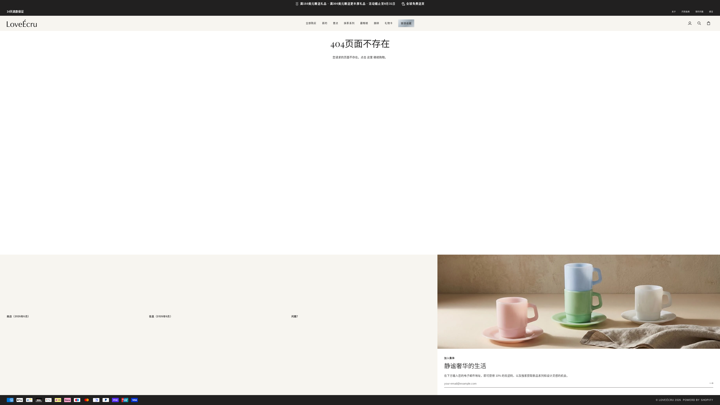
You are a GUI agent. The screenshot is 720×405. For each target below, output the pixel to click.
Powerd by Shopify (698, 400)
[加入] (710, 383)
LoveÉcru (666, 400)
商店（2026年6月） (18, 316)
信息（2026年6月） (161, 316)
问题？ (295, 316)
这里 (370, 57)
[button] (311, 23)
